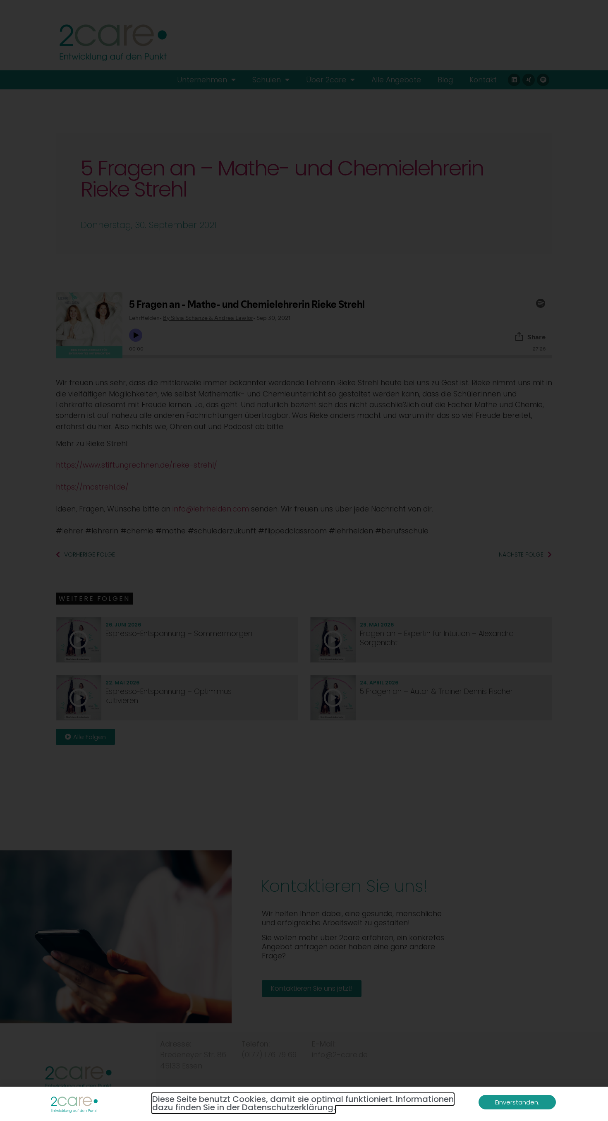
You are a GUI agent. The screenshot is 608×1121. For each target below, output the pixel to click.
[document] (304, 560)
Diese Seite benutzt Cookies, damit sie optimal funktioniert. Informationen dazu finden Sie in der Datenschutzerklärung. (303, 1103)
